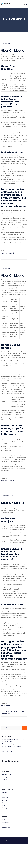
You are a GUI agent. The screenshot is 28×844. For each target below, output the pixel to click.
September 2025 (6, 774)
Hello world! (5, 705)
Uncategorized (6, 808)
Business (4, 792)
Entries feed (5, 822)
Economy (4, 800)
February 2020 (6, 777)
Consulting (5, 795)
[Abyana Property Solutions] (5, 4)
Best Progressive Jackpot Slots (10, 744)
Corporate (5, 797)
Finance (4, 802)
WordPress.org (6, 827)
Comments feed (6, 825)
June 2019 (4, 779)
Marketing (4, 805)
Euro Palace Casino (8, 253)
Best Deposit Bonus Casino (9, 749)
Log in (3, 820)
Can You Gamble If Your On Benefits (11, 746)
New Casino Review (7, 751)
